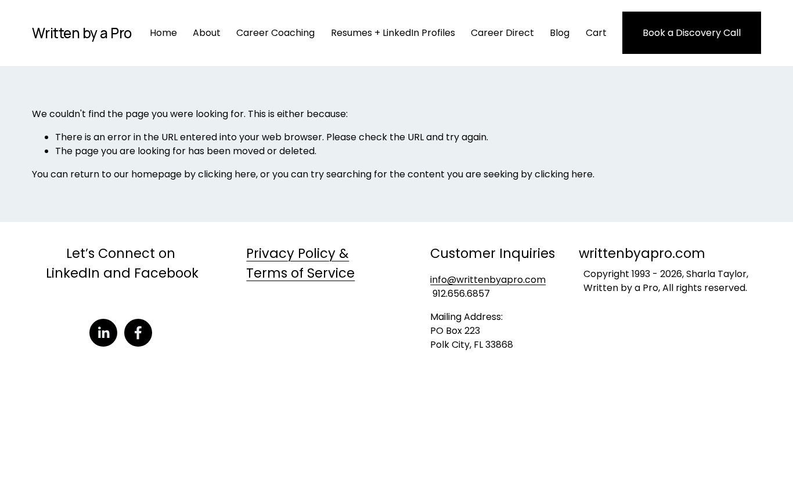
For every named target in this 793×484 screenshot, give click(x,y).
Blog (559, 32)
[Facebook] (138, 333)
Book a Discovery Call (692, 32)
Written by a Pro (82, 32)
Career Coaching (275, 32)
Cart (596, 32)
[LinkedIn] (103, 333)
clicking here (227, 174)
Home (163, 32)
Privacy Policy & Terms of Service (300, 263)
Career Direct (502, 32)
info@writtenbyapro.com (488, 279)
